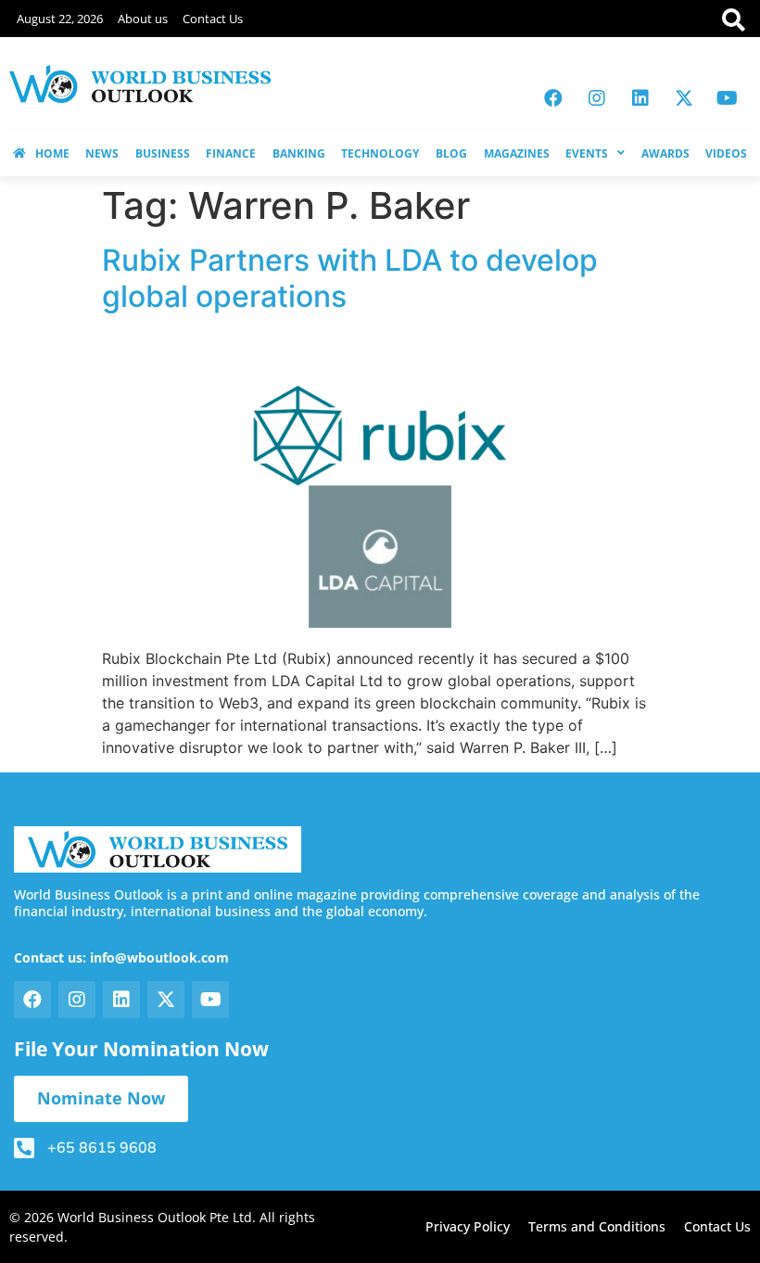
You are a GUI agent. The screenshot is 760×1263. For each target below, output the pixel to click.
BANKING (298, 153)
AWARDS (665, 153)
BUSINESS (162, 153)
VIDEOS (726, 153)
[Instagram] (596, 98)
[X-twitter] (684, 98)
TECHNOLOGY (380, 153)
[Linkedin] (640, 98)
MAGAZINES (517, 153)
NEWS (102, 153)
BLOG (451, 153)
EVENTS (586, 153)
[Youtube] (727, 98)
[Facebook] (553, 98)
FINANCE (231, 153)
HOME (52, 153)
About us (143, 18)
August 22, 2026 (60, 18)
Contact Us (213, 18)
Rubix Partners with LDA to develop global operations (350, 277)
